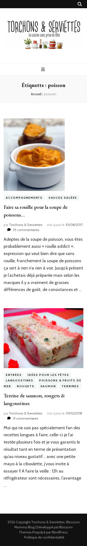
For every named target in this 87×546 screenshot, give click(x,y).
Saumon (48, 386)
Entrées (14, 375)
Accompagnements (24, 197)
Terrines (70, 386)
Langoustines (19, 380)
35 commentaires (26, 230)
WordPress (59, 532)
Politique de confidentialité (44, 537)
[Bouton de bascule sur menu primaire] (43, 69)
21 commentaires (25, 418)
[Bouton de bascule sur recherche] (80, 4)
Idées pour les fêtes (48, 375)
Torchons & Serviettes (26, 225)
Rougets (25, 386)
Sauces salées (63, 197)
